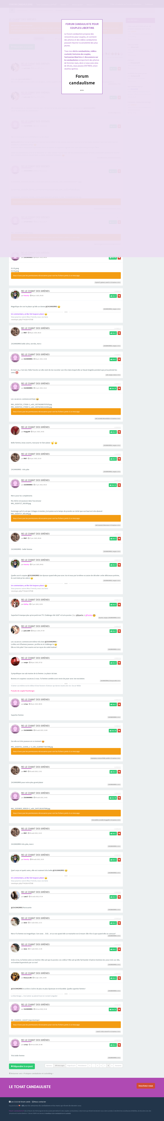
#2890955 (117, 427)
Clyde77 (97, 282)
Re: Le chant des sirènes (35, 291)
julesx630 (27, 631)
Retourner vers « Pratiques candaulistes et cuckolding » (31, 1073)
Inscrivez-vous (146, 1085)
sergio (114, 309)
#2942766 (117, 1040)
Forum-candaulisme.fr (16, 1111)
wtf (107, 375)
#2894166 (117, 918)
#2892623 (117, 726)
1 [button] (89, 1065)
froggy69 (27, 432)
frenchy (26, 295)
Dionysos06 (112, 681)
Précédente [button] (82, 1065)
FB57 (25, 333)
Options (49, 1065)
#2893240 (117, 793)
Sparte (101, 618)
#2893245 (117, 855)
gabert (103, 282)
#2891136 (117, 600)
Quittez (82, 90)
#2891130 (117, 560)
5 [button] (97, 1065)
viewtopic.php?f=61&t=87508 (22, 319)
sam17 (107, 282)
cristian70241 (101, 758)
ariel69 (100, 418)
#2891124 (117, 480)
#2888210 (117, 291)
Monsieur (106, 525)
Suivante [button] (118, 1065)
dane (114, 375)
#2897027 (117, 973)
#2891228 (117, 626)
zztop (26, 704)
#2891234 (117, 658)
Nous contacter (40, 1102)
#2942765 (117, 1005)
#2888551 (117, 354)
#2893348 (117, 892)
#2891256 (117, 700)
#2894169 (117, 944)
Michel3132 (106, 418)
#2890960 (117, 454)
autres (114, 282)
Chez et (82, 615)
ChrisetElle (95, 820)
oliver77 (106, 1031)
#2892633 (117, 767)
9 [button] (111, 1065)
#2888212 (117, 328)
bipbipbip (94, 758)
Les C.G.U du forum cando (20, 1102)
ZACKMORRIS (28, 257)
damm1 (100, 525)
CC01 (102, 1031)
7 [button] (104, 1065)
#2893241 (117, 829)
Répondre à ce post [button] (23, 1066)
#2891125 (117, 534)
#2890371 (117, 384)
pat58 (107, 758)
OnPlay (26, 604)
